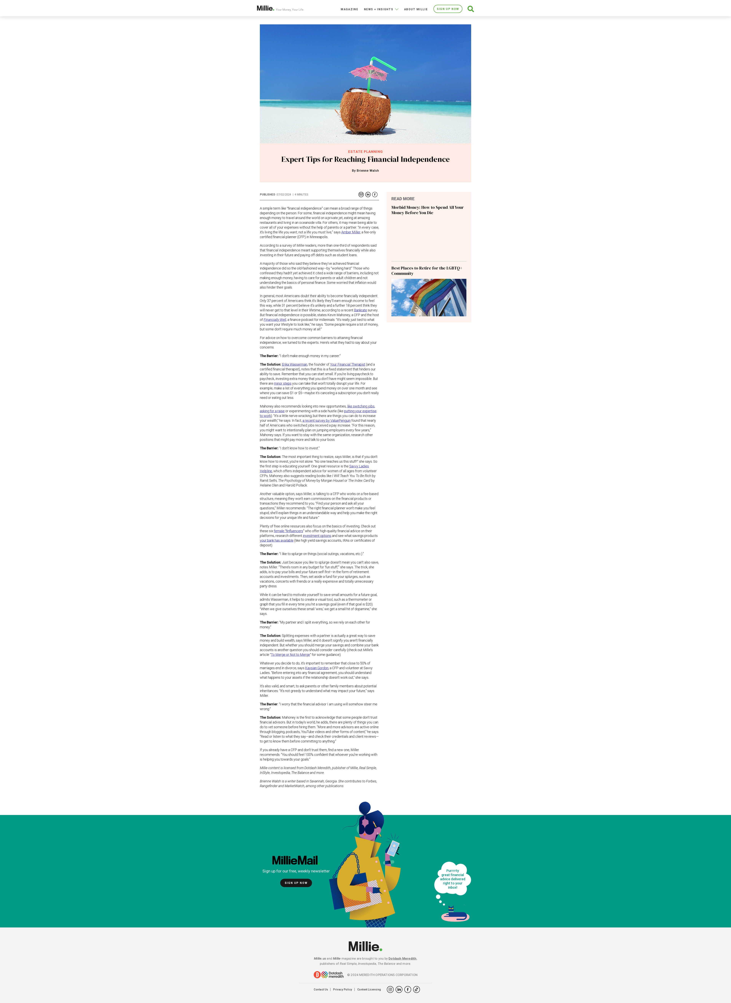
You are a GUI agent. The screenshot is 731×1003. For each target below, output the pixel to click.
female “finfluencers (288, 531)
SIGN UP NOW (448, 8)
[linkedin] (368, 194)
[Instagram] (390, 989)
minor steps (282, 383)
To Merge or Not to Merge (290, 655)
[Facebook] (374, 194)
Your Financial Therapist (347, 364)
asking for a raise (272, 411)
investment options (317, 536)
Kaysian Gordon (316, 668)
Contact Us (321, 989)
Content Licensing (369, 989)
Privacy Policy (342, 989)
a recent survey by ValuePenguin (326, 421)
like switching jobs (360, 406)
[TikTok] (416, 989)
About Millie (416, 9)
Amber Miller (350, 232)
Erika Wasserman (294, 364)
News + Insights (378, 9)
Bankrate (360, 310)
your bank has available (277, 540)
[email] (361, 194)
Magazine (349, 9)
